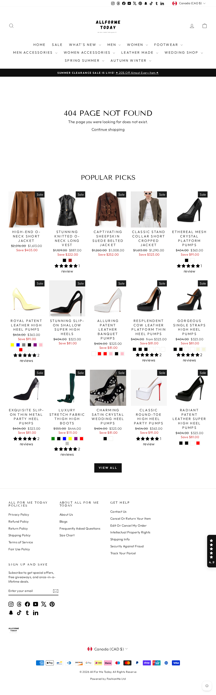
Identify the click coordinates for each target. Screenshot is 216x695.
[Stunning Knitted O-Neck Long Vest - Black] (64, 260)
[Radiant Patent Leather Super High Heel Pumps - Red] (198, 443)
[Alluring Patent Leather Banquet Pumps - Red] (105, 354)
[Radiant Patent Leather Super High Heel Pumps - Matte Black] (187, 443)
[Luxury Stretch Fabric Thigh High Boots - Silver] (67, 444)
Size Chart (67, 535)
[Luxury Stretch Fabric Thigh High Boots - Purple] (76, 439)
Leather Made (138, 52)
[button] (211, 551)
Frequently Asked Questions (79, 528)
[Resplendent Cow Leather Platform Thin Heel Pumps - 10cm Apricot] (152, 349)
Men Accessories (33, 52)
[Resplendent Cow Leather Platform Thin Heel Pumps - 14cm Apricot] (163, 349)
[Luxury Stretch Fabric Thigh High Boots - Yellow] (70, 439)
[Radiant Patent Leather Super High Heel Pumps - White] (192, 443)
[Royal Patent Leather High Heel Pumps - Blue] (18, 345)
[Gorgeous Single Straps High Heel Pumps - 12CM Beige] (204, 349)
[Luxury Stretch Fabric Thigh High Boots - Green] (53, 439)
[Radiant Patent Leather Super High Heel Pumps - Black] (181, 443)
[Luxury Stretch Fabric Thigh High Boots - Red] (82, 439)
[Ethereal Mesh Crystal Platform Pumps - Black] (187, 260)
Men (112, 44)
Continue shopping (108, 129)
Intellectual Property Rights (130, 532)
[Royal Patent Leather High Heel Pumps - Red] (21, 350)
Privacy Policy (18, 514)
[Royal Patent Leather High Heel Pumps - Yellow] (12, 345)
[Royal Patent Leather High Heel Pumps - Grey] (24, 345)
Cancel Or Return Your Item (130, 518)
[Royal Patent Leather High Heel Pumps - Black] (29, 345)
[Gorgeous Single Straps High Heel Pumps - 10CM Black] (175, 349)
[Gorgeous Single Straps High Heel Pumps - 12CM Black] (181, 349)
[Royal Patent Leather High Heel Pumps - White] (26, 350)
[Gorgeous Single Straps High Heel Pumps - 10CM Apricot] (187, 349)
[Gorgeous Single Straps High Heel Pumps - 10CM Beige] (198, 349)
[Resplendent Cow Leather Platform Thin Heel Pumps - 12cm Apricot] (157, 349)
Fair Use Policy (19, 549)
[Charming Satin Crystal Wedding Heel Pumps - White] (111, 439)
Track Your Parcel (123, 553)
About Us (66, 514)
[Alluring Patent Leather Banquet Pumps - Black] (117, 354)
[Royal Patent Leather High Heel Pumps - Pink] (41, 345)
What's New (83, 44)
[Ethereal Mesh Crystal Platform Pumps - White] (192, 260)
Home (39, 44)
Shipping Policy (19, 535)
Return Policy (18, 528)
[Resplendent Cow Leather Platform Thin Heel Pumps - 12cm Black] (140, 349)
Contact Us (118, 512)
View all (108, 468)
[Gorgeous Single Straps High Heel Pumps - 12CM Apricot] (192, 349)
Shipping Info (120, 539)
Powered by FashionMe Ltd (108, 678)
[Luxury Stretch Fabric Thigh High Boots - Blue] (64, 439)
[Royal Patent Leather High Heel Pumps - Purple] (35, 345)
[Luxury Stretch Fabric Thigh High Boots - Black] (59, 439)
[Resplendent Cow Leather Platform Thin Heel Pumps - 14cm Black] (146, 349)
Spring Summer (83, 60)
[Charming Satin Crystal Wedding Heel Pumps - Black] (105, 439)
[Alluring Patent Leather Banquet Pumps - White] (94, 354)
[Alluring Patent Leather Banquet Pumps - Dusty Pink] (122, 354)
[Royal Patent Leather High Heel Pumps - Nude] (32, 350)
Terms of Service (20, 542)
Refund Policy (18, 521)
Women (135, 44)
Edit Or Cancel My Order (128, 525)
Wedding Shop (182, 52)
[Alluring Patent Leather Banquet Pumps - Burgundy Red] (99, 354)
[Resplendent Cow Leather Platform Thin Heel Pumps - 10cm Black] (134, 349)
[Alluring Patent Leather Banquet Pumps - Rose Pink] (111, 354)
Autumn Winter (129, 60)
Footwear (167, 44)
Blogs (63, 521)
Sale (57, 44)
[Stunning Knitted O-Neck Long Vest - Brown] (70, 260)
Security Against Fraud (127, 546)
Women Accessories (88, 52)
